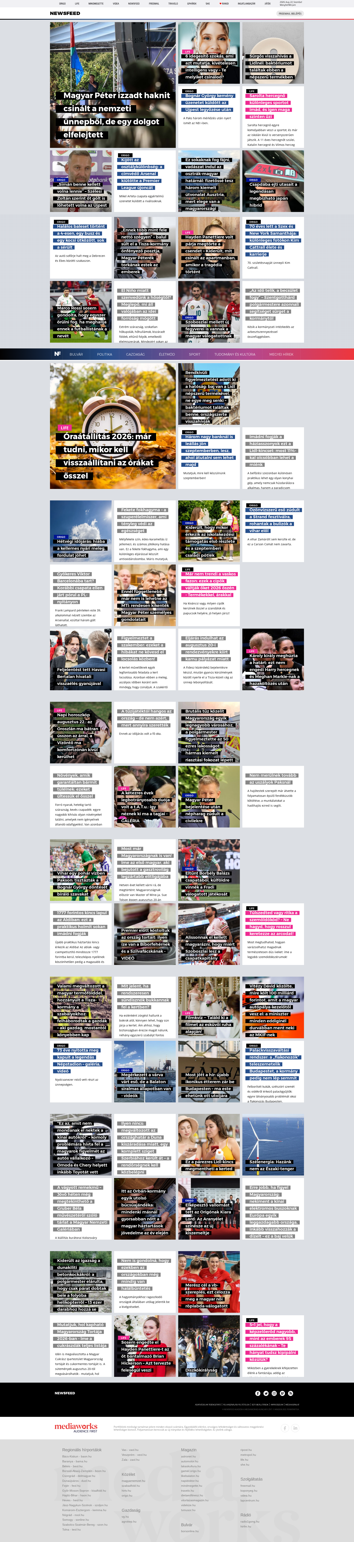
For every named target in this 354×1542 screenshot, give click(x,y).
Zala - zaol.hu (131, 1459)
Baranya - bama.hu (74, 1461)
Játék (268, 3)
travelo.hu (187, 1490)
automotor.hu (189, 1461)
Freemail (154, 3)
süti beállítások (260, 1405)
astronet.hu (188, 1456)
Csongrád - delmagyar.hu (78, 1475)
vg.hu (125, 1516)
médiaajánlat (292, 1405)
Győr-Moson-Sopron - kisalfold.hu (84, 1490)
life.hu (244, 1459)
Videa (116, 3)
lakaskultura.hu (191, 1466)
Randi (225, 3)
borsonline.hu (190, 1531)
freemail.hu (248, 1485)
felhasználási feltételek (236, 1405)
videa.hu (246, 1495)
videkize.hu (188, 1505)
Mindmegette (95, 3)
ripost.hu (246, 1449)
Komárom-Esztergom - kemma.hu (84, 1510)
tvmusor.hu (188, 1510)
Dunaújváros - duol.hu (76, 1480)
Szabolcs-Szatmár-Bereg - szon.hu (85, 1524)
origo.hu (127, 1495)
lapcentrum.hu (250, 1500)
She (208, 3)
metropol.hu (248, 1454)
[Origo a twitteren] (266, 1393)
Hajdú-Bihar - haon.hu (76, 1495)
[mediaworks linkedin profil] (295, 1428)
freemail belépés (290, 13)
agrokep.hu (129, 1521)
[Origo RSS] (290, 1393)
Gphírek (191, 3)
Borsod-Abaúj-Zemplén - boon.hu (84, 1471)
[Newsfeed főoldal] (65, 1393)
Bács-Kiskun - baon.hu (77, 1456)
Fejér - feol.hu (71, 1485)
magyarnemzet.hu (133, 1480)
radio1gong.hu (250, 1521)
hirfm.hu (246, 1526)
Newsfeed (134, 3)
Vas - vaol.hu (130, 1449)
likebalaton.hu (190, 1475)
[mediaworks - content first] (76, 1428)
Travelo (173, 3)
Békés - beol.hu (72, 1466)
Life (77, 3)
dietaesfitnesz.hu (192, 1495)
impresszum (277, 1405)
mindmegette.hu (191, 1485)
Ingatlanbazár (246, 3)
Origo (62, 3)
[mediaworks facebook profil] (285, 1428)
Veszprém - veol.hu (134, 1454)
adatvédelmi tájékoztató (208, 1405)
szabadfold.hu (131, 1485)
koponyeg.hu (249, 1490)
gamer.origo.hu (191, 1471)
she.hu (245, 1464)
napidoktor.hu (190, 1480)
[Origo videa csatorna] (282, 1393)
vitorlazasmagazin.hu (195, 1500)
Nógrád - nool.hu (73, 1515)
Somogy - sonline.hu (75, 1519)
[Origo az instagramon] (274, 1393)
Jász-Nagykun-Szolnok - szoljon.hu (85, 1505)
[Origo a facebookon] (257, 1393)
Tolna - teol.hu (71, 1529)
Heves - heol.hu (72, 1500)
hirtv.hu (126, 1490)
